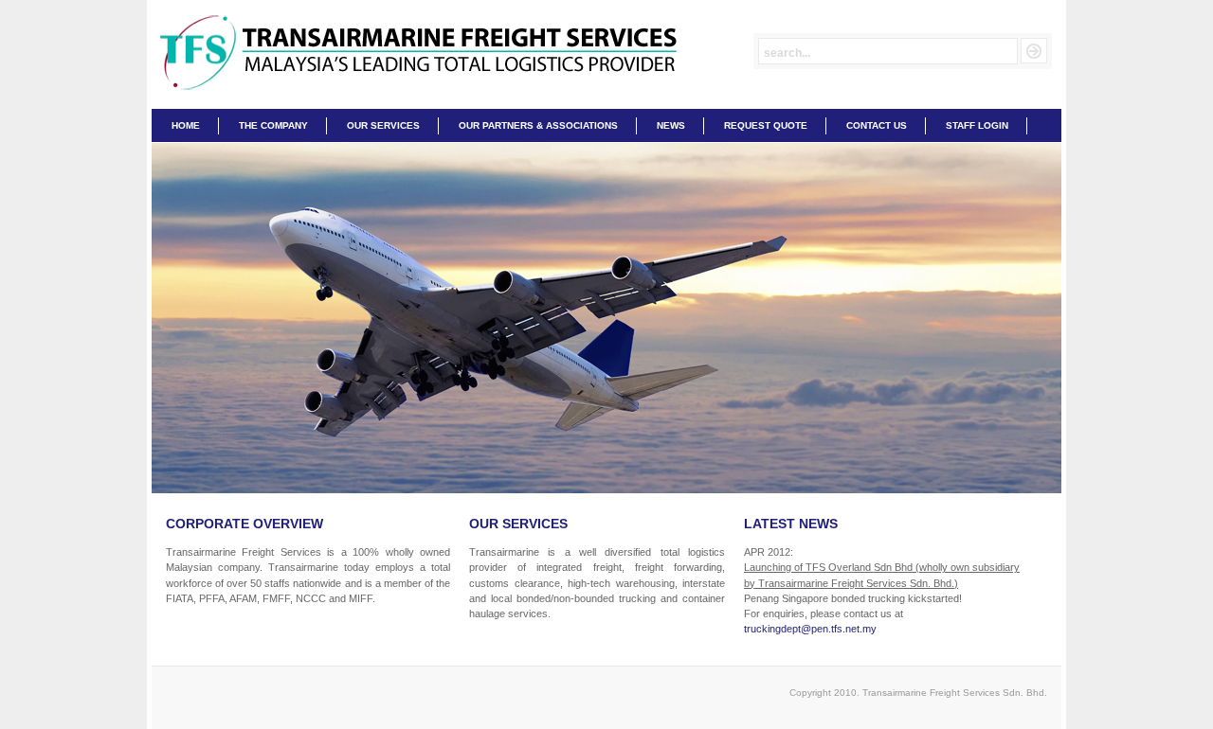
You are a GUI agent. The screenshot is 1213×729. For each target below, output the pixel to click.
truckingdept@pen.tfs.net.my (810, 628)
